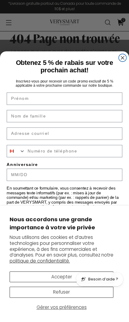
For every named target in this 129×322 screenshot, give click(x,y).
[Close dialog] (123, 58)
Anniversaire (22, 164)
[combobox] (16, 151)
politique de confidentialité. (40, 261)
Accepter (61, 277)
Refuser (61, 292)
